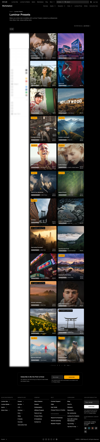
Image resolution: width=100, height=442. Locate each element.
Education (61, 6)
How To (69, 404)
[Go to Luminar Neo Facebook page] (43, 439)
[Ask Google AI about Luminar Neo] (85, 431)
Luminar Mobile (6, 404)
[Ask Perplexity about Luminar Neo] (89, 428)
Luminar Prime (78, 6)
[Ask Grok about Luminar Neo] (96, 428)
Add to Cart (43, 48)
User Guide (54, 407)
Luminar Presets (62, 58)
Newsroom (70, 410)
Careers (36, 404)
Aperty (33, 2)
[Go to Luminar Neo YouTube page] (51, 439)
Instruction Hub (94, 6)
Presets (21, 401)
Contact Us (37, 422)
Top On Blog (71, 424)
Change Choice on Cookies (58, 410)
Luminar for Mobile (25, 2)
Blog (47, 2)
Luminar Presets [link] (18, 11)
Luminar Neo (14, 2)
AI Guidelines (38, 419)
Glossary (70, 407)
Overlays (21, 410)
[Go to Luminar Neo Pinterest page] (56, 439)
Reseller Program (56, 423)
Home (11, 11)
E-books (20, 419)
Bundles (21, 404)
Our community (71, 413)
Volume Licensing (56, 420)
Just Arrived (86, 26)
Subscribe (72, 377)
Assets (53, 6)
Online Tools (5, 410)
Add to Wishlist (43, 44)
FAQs (52, 404)
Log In (95, 2)
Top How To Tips (72, 427)
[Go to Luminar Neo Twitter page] (54, 439)
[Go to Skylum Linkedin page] (48, 439)
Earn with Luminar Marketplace (72, 419)
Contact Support (55, 401)
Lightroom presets (35, 58)
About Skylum (38, 401)
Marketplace (40, 2)
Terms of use (38, 413)
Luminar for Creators (73, 416)
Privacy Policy (56, 381)
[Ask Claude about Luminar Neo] (92, 428)
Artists (85, 6)
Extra (69, 6)
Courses (20, 422)
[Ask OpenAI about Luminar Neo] (85, 428)
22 (64, 365)
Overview (45, 6)
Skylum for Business (57, 417)
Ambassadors (38, 407)
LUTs (20, 407)
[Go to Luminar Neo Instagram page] (46, 439)
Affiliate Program (39, 410)
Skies (19, 416)
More (52, 2)
